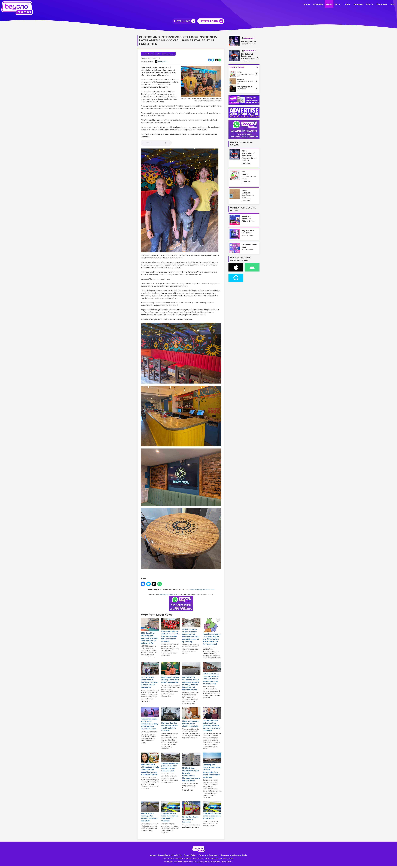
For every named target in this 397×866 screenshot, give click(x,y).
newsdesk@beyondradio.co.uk (201, 589)
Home (307, 4)
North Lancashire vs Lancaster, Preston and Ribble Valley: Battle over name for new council (212, 639)
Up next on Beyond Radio (243, 209)
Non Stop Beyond (248, 41)
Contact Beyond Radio (160, 855)
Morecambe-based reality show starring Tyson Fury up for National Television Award (149, 724)
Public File (177, 855)
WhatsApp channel (167, 594)
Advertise (318, 4)
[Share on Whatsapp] (219, 60)
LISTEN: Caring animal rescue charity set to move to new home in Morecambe (149, 682)
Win (392, 4)
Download (246, 163)
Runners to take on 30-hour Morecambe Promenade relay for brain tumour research (170, 636)
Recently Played (237, 67)
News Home (148, 54)
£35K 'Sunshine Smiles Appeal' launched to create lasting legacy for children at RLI (149, 638)
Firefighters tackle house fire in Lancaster (190, 819)
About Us (358, 4)
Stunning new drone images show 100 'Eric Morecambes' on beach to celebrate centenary (212, 771)
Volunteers (381, 4)
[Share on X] (216, 60)
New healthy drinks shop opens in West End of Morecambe (170, 679)
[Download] (257, 57)
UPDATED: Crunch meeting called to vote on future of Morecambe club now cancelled (211, 679)
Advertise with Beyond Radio (234, 855)
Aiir (231, 862)
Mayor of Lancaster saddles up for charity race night (190, 723)
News (329, 4)
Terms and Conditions (208, 855)
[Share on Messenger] (212, 60)
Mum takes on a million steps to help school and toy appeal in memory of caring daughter (150, 770)
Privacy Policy (190, 855)
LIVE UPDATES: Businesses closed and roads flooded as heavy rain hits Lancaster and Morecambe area (190, 683)
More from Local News (166, 54)
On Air (338, 4)
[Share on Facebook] (209, 60)
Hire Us (369, 4)
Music (347, 4)
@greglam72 (163, 61)
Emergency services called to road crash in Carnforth (212, 815)
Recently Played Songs (241, 144)
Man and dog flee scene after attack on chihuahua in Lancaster (169, 726)
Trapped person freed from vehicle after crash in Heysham (169, 817)
